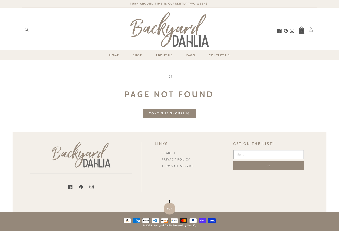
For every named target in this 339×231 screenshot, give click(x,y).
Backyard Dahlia (162, 225)
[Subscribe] (268, 165)
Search (168, 153)
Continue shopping (169, 113)
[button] (26, 29)
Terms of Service (178, 166)
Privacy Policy (176, 159)
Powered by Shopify (184, 225)
